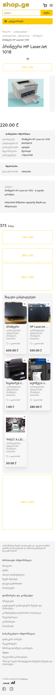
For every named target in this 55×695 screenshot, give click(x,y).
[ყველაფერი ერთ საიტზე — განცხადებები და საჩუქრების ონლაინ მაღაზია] (16, 7)
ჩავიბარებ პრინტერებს (15, 383)
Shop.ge (24, 679)
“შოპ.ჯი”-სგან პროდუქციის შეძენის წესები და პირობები (27, 663)
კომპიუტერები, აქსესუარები (16, 36)
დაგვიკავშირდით (12, 583)
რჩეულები (8, 601)
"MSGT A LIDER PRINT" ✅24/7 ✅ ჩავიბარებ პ (15, 439)
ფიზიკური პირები (12, 639)
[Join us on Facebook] (4, 689)
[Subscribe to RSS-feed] (11, 689)
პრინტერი (37, 36)
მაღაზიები (8, 626)
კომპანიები (8, 621)
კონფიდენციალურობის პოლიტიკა (21, 612)
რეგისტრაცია (10, 617)
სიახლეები (8, 587)
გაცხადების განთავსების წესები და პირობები (22, 607)
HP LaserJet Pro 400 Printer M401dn (39, 326)
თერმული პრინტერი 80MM (39, 383)
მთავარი (6, 31)
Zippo (5, 652)
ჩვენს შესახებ (10, 579)
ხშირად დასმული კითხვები (17, 648)
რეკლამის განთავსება (15, 656)
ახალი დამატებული (13, 574)
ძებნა (5, 570)
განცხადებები (20, 31)
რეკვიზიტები (9, 643)
